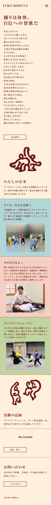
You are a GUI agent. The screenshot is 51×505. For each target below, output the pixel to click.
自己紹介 (15, 137)
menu (47, 6)
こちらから (15, 484)
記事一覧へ (15, 450)
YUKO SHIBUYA (15, 6)
